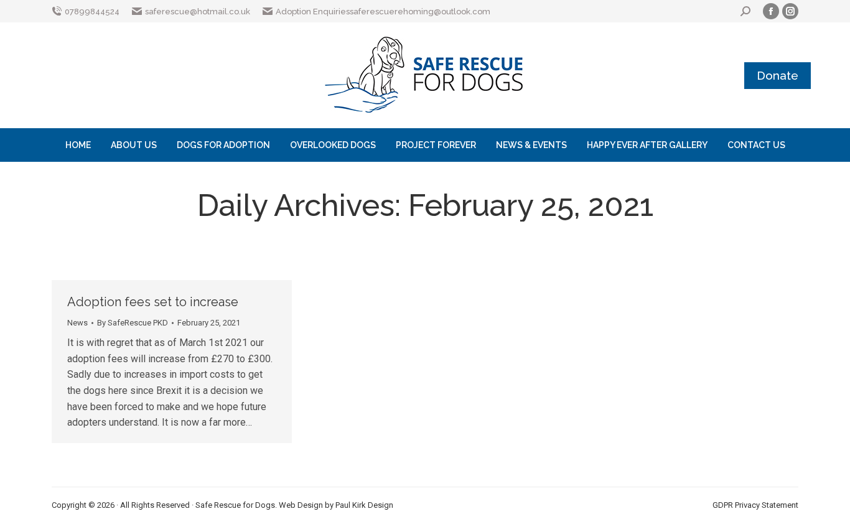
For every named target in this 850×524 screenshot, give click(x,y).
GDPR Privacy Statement (755, 505)
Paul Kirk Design (364, 505)
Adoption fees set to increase (152, 301)
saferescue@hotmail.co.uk (197, 11)
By (132, 322)
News (77, 322)
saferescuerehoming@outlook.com (420, 11)
